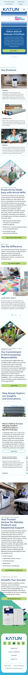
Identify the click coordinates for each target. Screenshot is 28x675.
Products (14, 648)
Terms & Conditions (19, 665)
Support (14, 655)
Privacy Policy (7, 665)
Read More (14, 451)
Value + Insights (14, 652)
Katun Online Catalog (9, 1)
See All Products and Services (14, 570)
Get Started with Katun (14, 599)
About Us (14, 659)
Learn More (14, 385)
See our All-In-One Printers (14, 237)
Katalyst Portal (21, 1)
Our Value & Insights (14, 263)
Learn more (13, 51)
